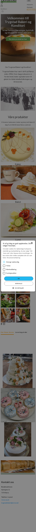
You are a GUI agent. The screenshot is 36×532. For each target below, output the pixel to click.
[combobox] (32, 243)
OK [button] (19, 278)
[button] (18, 288)
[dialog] (18, 266)
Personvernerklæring (13, 258)
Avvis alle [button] (18, 283)
